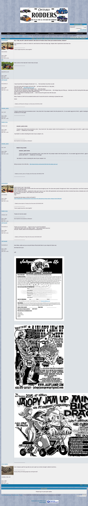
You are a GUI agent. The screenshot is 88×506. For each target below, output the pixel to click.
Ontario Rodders (19, 35)
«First (81, 485)
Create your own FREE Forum (38, 500)
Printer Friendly (83, 37)
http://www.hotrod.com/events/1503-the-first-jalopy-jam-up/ (44, 164)
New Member (83, 29)
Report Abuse (42, 502)
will (2, 59)
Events (26, 35)
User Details (51, 33)
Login (85, 27)
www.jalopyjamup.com (29, 87)
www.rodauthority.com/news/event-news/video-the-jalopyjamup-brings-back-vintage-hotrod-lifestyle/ (38, 198)
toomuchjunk (4, 40)
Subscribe (84, 494)
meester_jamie (5, 108)
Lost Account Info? (82, 30)
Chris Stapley (4, 464)
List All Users (23, 33)
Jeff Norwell (4, 80)
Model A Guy (4, 122)
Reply (79, 37)
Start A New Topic (74, 37)
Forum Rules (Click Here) (7, 35)
